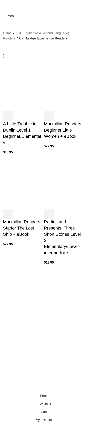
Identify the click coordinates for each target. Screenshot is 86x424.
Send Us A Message (17, 344)
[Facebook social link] (33, 2)
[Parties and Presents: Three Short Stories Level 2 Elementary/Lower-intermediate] (63, 182)
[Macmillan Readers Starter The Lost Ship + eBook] (22, 182)
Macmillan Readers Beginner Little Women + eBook (62, 130)
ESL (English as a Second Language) (42, 33)
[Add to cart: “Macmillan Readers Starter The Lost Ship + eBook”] (8, 214)
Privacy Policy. (12, 389)
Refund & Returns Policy (20, 372)
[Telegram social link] (52, 2)
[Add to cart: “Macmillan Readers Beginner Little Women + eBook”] (49, 116)
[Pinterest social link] (43, 2)
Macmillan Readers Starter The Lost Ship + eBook (21, 228)
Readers (9, 38)
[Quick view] (19, 116)
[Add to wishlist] (30, 116)
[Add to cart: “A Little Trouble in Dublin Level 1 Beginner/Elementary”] (8, 116)
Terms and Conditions (36, 389)
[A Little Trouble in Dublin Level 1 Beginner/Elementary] (22, 85)
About (7, 357)
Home (7, 33)
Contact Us (11, 379)
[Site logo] (43, 15)
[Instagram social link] (10, 302)
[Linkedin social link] (47, 2)
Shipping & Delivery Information (25, 364)
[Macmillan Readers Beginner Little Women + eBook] (63, 85)
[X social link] (38, 2)
